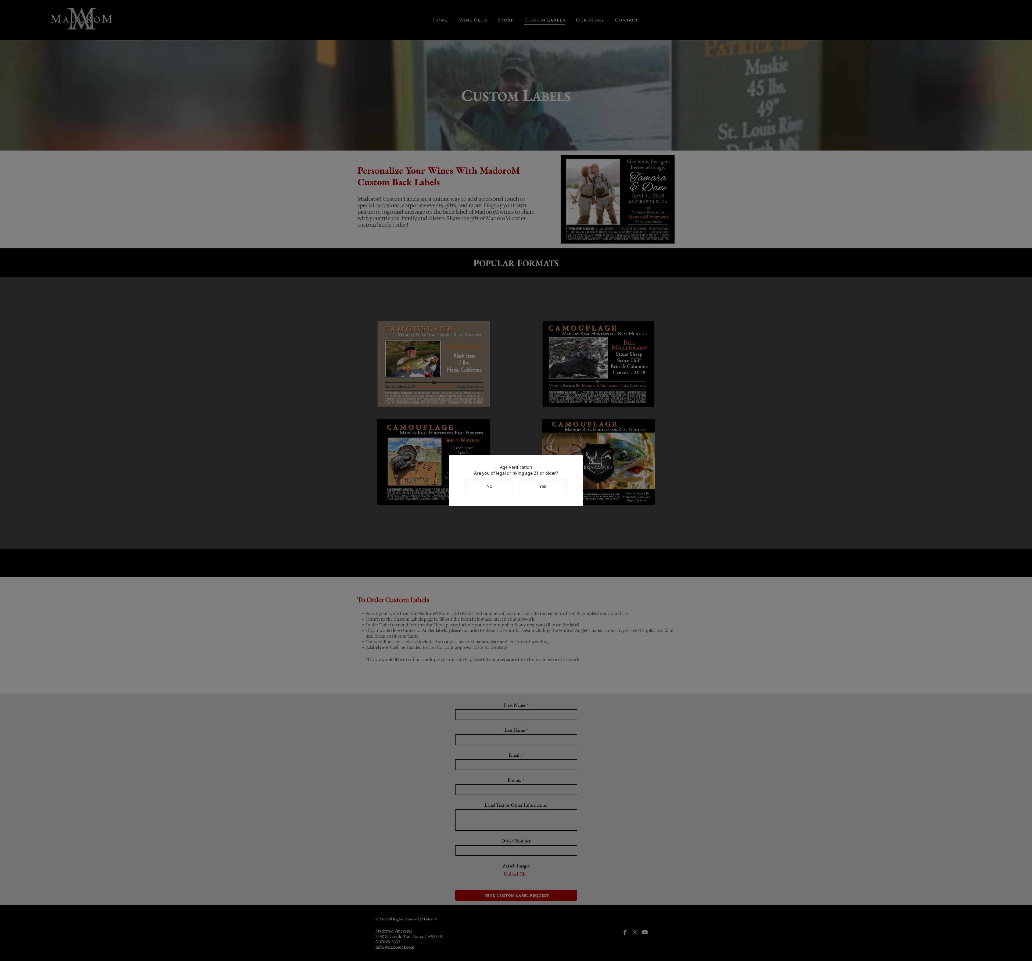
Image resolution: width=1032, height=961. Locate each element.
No (489, 486)
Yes (542, 486)
